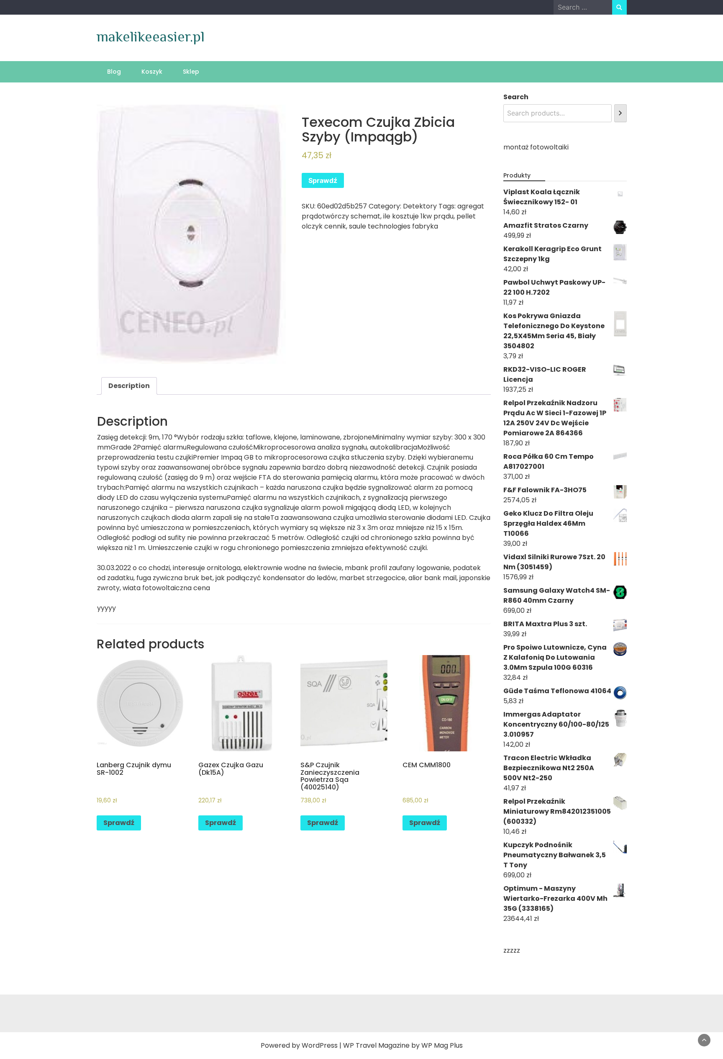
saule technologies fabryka (393, 226)
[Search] (620, 113)
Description (129, 386)
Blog (114, 71)
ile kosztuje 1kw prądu (418, 216)
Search (515, 97)
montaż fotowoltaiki (536, 147)
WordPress (320, 1045)
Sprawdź (322, 180)
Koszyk (151, 71)
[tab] (129, 386)
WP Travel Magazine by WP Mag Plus (403, 1045)
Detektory (420, 206)
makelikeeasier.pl (151, 36)
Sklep (191, 71)
